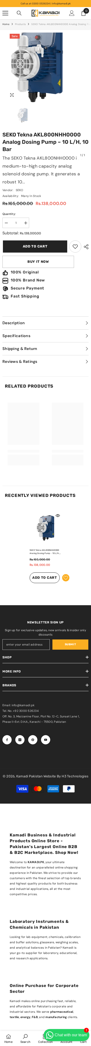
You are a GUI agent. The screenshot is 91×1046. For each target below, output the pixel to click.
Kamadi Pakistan (29, 776)
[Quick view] (57, 515)
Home (5, 24)
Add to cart (34, 246)
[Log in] (71, 13)
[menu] (5, 13)
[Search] (19, 13)
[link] (75, 246)
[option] (45, 96)
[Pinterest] (32, 739)
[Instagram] (20, 739)
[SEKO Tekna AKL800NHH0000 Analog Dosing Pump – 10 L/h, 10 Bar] (45, 528)
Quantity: (9, 214)
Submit (70, 644)
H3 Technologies (75, 776)
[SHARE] (85, 247)
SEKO (19, 190)
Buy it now (38, 262)
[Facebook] (7, 739)
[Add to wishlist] (65, 577)
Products (20, 24)
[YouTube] (45, 739)
